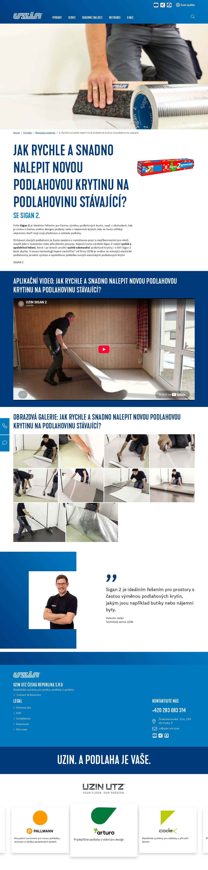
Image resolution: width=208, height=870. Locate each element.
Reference (115, 18)
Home (16, 133)
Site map (21, 729)
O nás (130, 18)
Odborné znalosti (92, 18)
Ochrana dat (23, 708)
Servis (72, 18)
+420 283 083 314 (169, 711)
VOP (18, 713)
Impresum (22, 724)
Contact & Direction (29, 695)
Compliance (23, 718)
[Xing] (162, 5)
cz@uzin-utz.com (169, 728)
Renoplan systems (45, 133)
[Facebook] (169, 5)
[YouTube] (156, 5)
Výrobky (57, 18)
